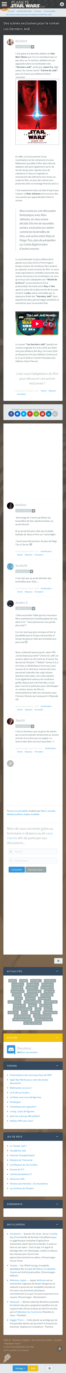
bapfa (27, 814)
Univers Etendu (43, 1019)
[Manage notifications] (59, 1348)
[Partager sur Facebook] (11, 414)
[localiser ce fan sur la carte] (32, 46)
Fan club (49, 991)
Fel (42, 1247)
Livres (18, 998)
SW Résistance (22, 1016)
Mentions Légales (21, 1340)
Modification (46, 551)
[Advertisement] (33, 461)
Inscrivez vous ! (35, 869)
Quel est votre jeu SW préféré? (25, 1116)
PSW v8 (7, 1340)
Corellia (53, 1233)
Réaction (52, 390)
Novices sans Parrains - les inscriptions (29, 1183)
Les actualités (21, 810)
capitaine (51, 1268)
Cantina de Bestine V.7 (21, 1174)
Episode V (17, 988)
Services (13, 1012)
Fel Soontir (15, 1233)
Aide (33, 1368)
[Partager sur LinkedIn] (49, 414)
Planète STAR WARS (27, 4)
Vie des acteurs (32, 1023)
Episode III (17, 984)
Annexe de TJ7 (17, 1169)
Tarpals (13, 1265)
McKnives (41, 1280)
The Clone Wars (42, 1016)
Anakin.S (21, 602)
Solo (24, 1012)
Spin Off (35, 1012)
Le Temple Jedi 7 (18, 1145)
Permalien (21, 394)
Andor (12, 981)
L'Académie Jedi (18, 1150)
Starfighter (50, 1012)
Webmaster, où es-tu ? (21, 1087)
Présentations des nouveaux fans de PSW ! (31, 1075)
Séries (48, 1009)
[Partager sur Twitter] (24, 414)
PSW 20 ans (19, 1005)
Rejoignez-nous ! (13, 1343)
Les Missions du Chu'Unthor (24, 1164)
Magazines (44, 998)
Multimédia (14, 1002)
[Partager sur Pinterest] (30, 414)
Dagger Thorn (17, 1319)
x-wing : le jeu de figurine (22, 1111)
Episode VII (47, 988)
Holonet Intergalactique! (22, 1155)
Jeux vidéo (46, 995)
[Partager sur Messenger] (17, 414)
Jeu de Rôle (31, 995)
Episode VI (32, 988)
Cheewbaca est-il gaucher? (23, 1106)
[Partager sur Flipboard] (42, 414)
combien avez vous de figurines (25, 1097)
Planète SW (51, 1002)
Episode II (50, 981)
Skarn (44, 810)
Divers (23, 981)
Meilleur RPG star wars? (21, 1120)
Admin (44, 390)
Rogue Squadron (22, 1009)
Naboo (39, 1268)
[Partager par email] (55, 414)
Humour (17, 995)
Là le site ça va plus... (20, 1092)
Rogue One (45, 1005)
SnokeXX (21, 565)
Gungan (29, 1268)
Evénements (34, 991)
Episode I (36, 981)
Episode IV (32, 984)
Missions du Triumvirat (21, 1160)
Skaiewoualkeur (15, 814)
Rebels (32, 1005)
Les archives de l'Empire (22, 1188)
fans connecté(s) (27, 1050)
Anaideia (35, 814)
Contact (58, 1340)
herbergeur (15, 1101)
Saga (38, 1009)
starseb (51, 810)
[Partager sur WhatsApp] (36, 414)
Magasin (30, 998)
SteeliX (20, 720)
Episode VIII (18, 991)
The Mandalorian (22, 1019)
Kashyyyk (14, 1301)
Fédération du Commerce (29, 1311)
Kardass (20, 505)
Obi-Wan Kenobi (32, 1002)
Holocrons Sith (17, 1178)
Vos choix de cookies (41, 1340)
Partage (19, 1368)
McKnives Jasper (18, 1280)
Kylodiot (21, 41)
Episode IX (47, 984)
